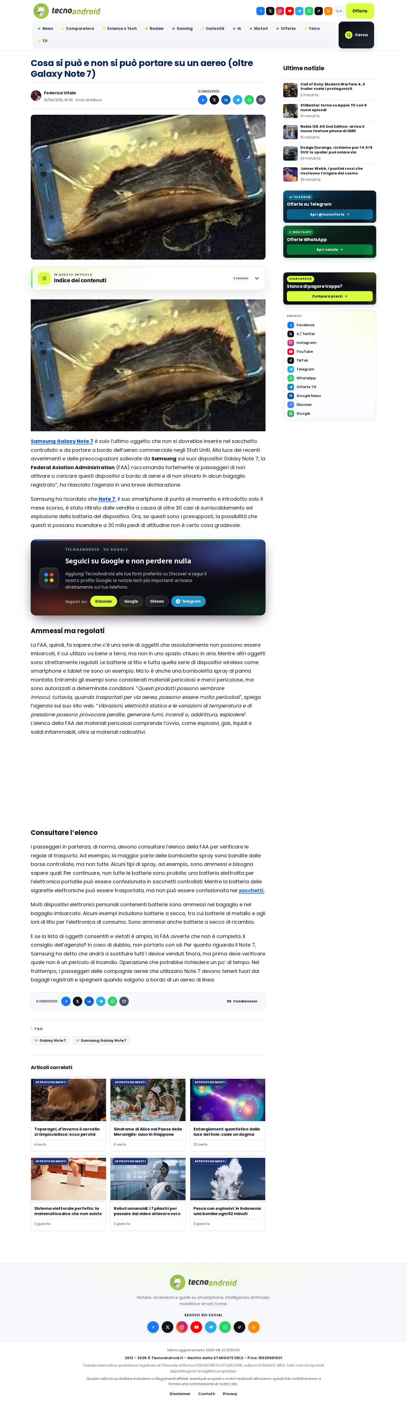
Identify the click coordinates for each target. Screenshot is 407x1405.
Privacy (230, 1393)
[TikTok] (319, 11)
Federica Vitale (60, 93)
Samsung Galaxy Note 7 (104, 1040)
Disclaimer (180, 1393)
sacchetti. (251, 890)
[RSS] (328, 11)
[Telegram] (299, 11)
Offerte (359, 11)
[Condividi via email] (261, 100)
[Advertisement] (148, 780)
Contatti (206, 1393)
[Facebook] (260, 11)
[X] (270, 11)
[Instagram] (280, 11)
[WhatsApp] (249, 100)
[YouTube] (289, 11)
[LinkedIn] (226, 100)
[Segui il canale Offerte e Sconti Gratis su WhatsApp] (309, 11)
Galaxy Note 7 (53, 1040)
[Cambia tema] (339, 11)
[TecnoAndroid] (67, 11)
